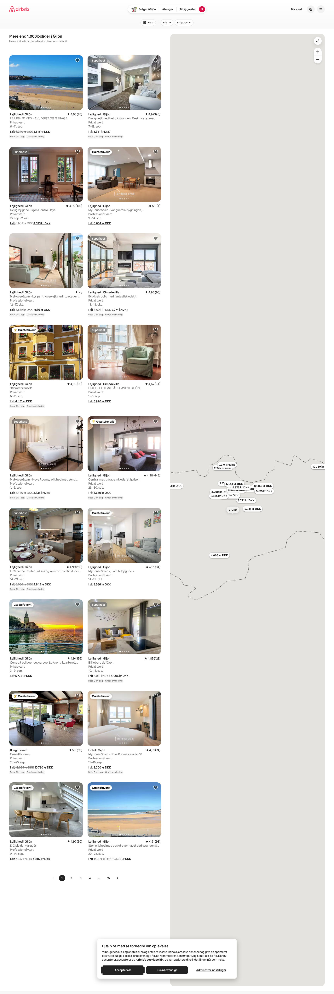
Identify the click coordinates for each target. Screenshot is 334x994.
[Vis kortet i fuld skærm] (318, 41)
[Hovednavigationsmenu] (321, 9)
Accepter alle (123, 970)
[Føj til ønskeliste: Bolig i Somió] (77, 696)
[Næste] (117, 878)
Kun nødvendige (167, 970)
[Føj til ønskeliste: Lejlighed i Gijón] (77, 60)
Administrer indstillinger (211, 970)
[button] (12, 131)
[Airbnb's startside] (19, 9)
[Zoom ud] (318, 59)
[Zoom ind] (318, 52)
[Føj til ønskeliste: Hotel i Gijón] (156, 696)
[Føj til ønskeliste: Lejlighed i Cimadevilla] (156, 238)
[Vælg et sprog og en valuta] (311, 9)
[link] (53, 878)
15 (108, 878)
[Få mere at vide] (66, 41)
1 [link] (62, 878)
